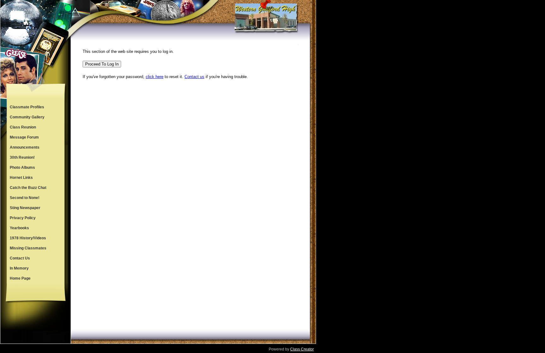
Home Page (20, 278)
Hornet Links (21, 177)
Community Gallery (27, 117)
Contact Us (20, 258)
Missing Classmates (28, 248)
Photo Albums (22, 167)
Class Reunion (23, 127)
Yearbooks (19, 228)
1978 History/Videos (28, 238)
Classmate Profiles (27, 107)
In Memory (19, 268)
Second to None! (24, 198)
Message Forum (24, 137)
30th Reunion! (22, 157)
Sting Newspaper (25, 208)
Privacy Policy (23, 218)
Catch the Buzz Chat (28, 187)
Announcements (24, 147)
